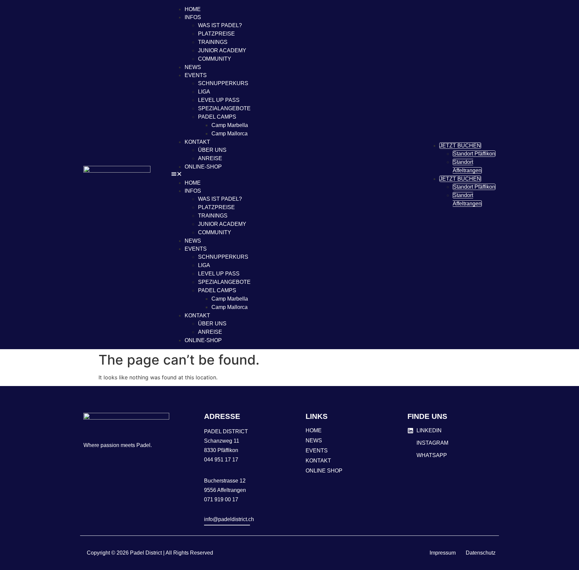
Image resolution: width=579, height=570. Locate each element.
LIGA (204, 91)
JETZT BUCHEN (460, 145)
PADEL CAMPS (217, 117)
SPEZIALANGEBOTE (224, 108)
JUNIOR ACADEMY (222, 50)
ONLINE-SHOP (203, 167)
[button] (293, 175)
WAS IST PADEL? (220, 25)
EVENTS (196, 75)
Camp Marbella (229, 125)
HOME (193, 9)
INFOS (193, 17)
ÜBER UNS (212, 150)
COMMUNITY (214, 59)
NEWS (193, 67)
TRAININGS (213, 42)
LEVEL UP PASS (219, 100)
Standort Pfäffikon (474, 153)
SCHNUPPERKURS (223, 83)
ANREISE (210, 158)
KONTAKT (197, 142)
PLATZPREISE (216, 34)
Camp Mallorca (229, 133)
